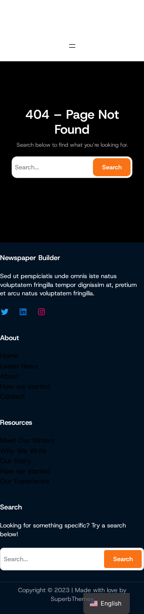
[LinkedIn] (23, 311)
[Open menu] (72, 46)
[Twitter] (4, 311)
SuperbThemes (72, 599)
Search (112, 167)
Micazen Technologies (72, 19)
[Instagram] (41, 311)
